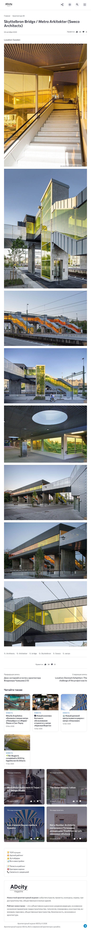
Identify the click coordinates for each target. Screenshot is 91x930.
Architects (10, 653)
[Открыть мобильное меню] (84, 4)
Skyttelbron (46, 653)
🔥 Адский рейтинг (15, 855)
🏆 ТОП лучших (13, 852)
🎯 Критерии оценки (15, 869)
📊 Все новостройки (15, 861)
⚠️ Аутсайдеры (13, 858)
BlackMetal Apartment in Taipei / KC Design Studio (24, 789)
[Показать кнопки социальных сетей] (62, 4)
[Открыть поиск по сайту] (77, 4)
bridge (34, 653)
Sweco (58, 653)
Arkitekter (23, 653)
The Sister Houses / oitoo (63, 787)
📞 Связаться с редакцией (18, 872)
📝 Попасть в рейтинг (16, 866)
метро (67, 653)
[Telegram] (85, 926)
